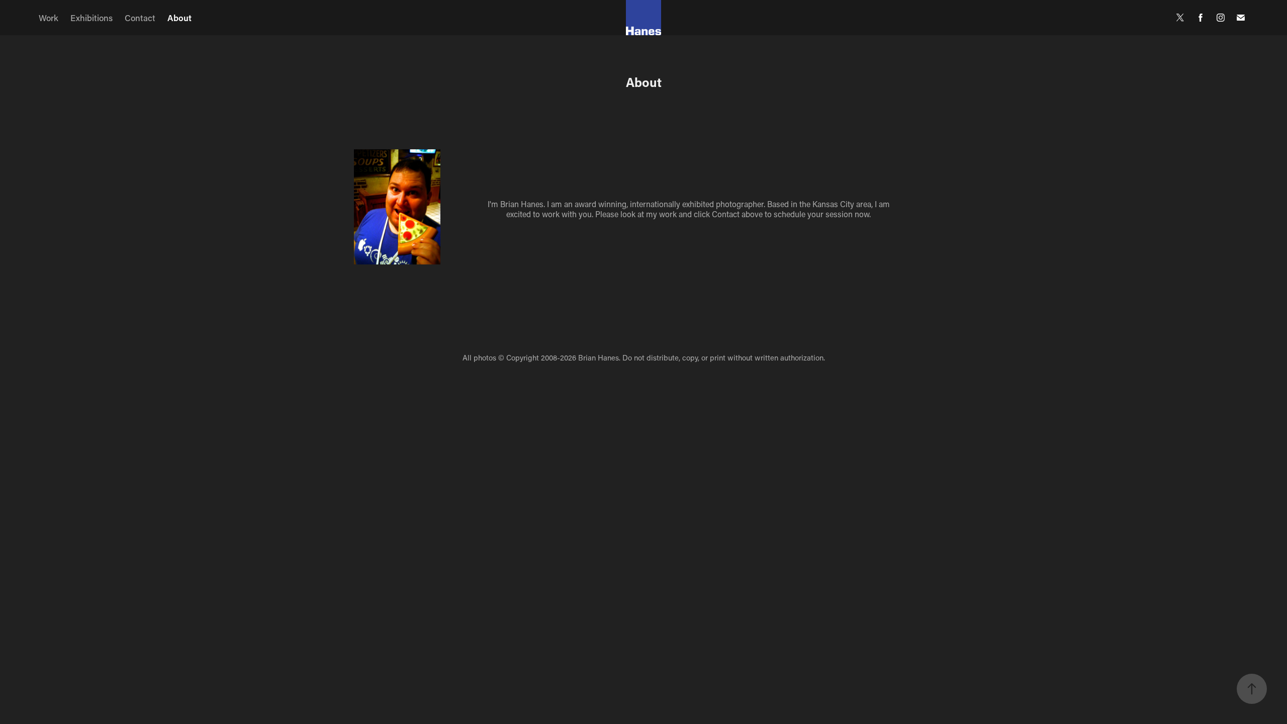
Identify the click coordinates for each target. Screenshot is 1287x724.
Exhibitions (91, 17)
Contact (140, 17)
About (179, 17)
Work (48, 17)
